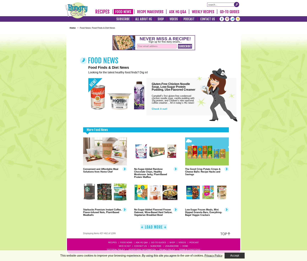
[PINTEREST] (227, 19)
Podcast (189, 19)
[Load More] (153, 228)
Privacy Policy (167, 250)
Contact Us (207, 19)
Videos (174, 19)
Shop (161, 19)
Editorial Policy (116, 250)
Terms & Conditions (189, 250)
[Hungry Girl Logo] (76, 10)
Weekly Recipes (203, 11)
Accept (234, 255)
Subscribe (123, 19)
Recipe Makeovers (150, 11)
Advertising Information (142, 250)
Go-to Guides (158, 242)
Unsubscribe (172, 246)
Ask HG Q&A (177, 11)
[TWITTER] (232, 19)
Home (185, 246)
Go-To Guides (229, 11)
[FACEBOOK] (222, 19)
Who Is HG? (125, 246)
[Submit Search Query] (236, 4)
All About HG (143, 19)
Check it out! (159, 108)
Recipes (102, 12)
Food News (123, 11)
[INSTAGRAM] (238, 19)
